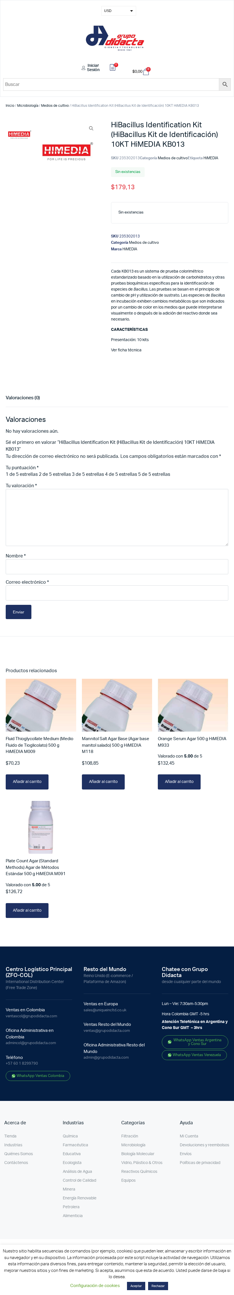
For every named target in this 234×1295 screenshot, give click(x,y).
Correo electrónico (27, 582)
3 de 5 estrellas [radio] (88, 474)
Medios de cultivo (55, 105)
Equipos (128, 1181)
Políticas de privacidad (200, 1163)
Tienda (10, 1136)
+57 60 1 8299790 (22, 1064)
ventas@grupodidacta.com (107, 1031)
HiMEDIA (210, 158)
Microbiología (27, 105)
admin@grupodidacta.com (106, 1058)
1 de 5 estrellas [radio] (22, 474)
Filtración (129, 1136)
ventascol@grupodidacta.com (31, 1016)
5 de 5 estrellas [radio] (154, 474)
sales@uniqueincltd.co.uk (105, 1010)
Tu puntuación (22, 468)
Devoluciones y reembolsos (204, 1145)
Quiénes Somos (18, 1154)
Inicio (10, 105)
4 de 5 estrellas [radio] (121, 474)
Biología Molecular (137, 1154)
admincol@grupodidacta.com (31, 1043)
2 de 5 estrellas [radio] (55, 474)
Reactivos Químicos (139, 1172)
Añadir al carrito (27, 782)
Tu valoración (21, 486)
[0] (112, 68)
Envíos (185, 1154)
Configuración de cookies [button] (95, 1286)
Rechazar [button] (158, 1286)
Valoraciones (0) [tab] (23, 398)
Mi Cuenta (189, 1136)
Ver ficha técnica (126, 350)
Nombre (16, 556)
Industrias (13, 1145)
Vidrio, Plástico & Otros (141, 1163)
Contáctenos (16, 1163)
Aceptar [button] (136, 1286)
